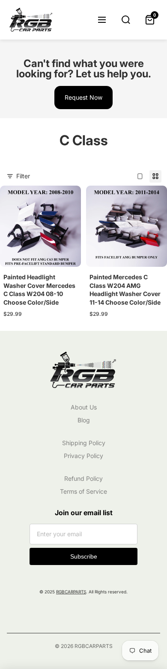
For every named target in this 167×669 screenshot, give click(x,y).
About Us (84, 407)
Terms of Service (83, 491)
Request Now (83, 97)
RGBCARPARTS (71, 591)
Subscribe (83, 556)
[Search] (125, 19)
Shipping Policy (83, 442)
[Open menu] (101, 19)
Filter (23, 176)
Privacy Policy (83, 455)
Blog (84, 420)
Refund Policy (83, 478)
